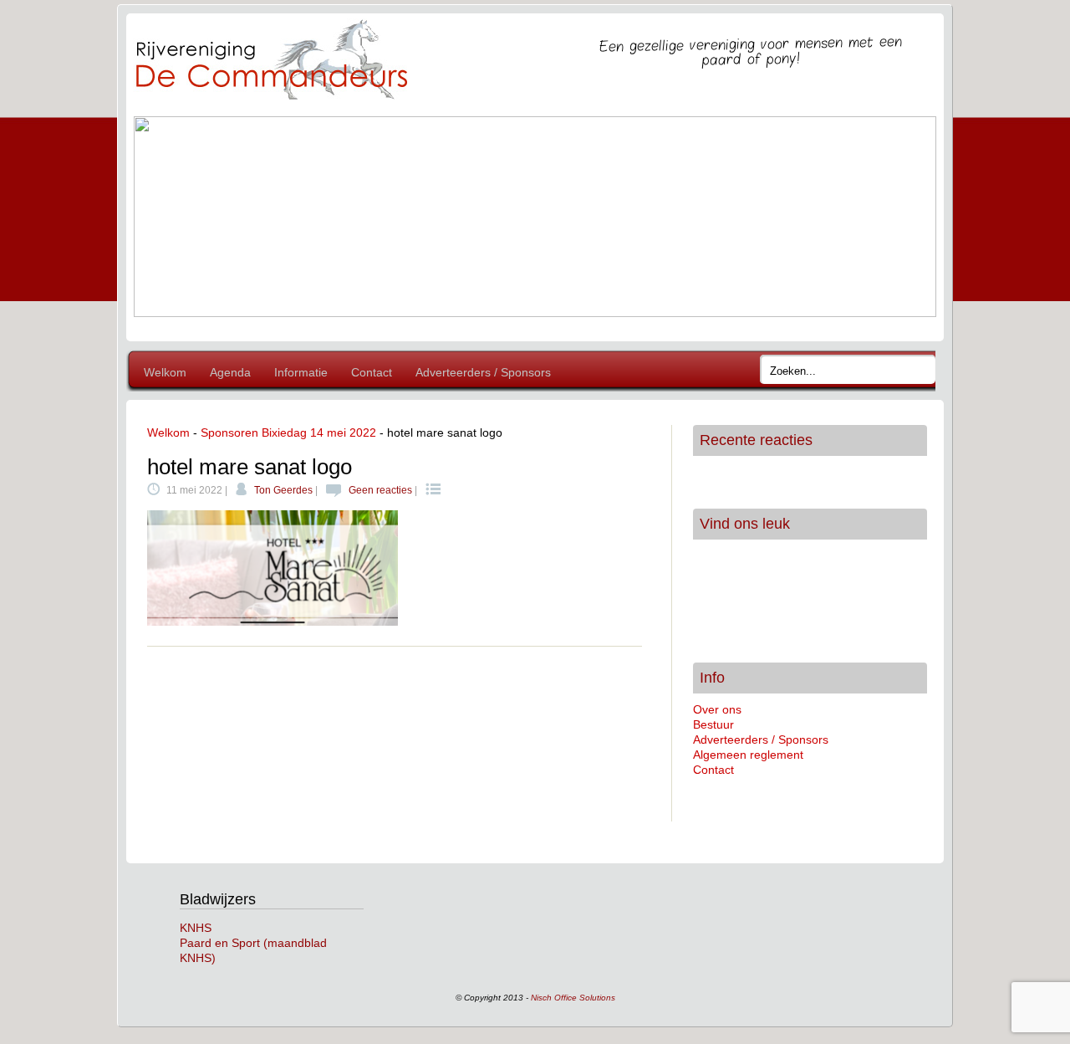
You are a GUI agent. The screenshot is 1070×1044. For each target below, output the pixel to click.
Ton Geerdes (283, 490)
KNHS (195, 927)
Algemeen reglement (748, 754)
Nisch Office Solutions (573, 997)
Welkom (165, 372)
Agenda (230, 372)
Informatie (301, 372)
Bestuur (713, 724)
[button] (159, 216)
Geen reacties (380, 490)
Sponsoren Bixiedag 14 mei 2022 (288, 432)
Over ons (717, 709)
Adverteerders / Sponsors (483, 372)
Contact (371, 372)
